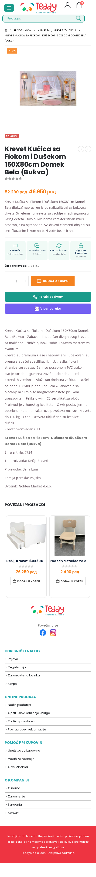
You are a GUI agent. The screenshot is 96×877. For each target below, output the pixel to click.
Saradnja (15, 804)
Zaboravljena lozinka (24, 675)
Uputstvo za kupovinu (24, 750)
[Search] (78, 18)
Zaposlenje (16, 796)
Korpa (12, 684)
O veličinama (18, 767)
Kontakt (13, 812)
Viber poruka (50, 308)
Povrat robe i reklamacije (27, 729)
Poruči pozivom (50, 296)
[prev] (81, 149)
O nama (14, 788)
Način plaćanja (19, 705)
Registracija (17, 667)
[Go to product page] (26, 536)
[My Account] (67, 6)
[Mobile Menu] (9, 8)
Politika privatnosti (21, 721)
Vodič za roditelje (21, 759)
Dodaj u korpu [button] (28, 581)
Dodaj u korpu (56, 281)
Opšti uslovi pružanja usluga (29, 713)
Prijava (13, 659)
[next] (88, 149)
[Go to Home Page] (6, 30)
